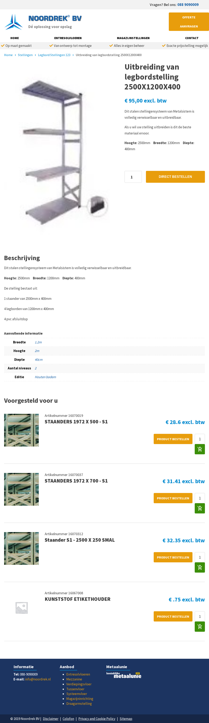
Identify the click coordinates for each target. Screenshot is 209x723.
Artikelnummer (56, 415)
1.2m (38, 342)
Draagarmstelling (79, 703)
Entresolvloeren (68, 38)
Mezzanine (74, 679)
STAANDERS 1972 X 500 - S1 (76, 421)
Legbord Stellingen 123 (54, 55)
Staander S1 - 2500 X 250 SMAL (80, 540)
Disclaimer (50, 718)
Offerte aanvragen (189, 21)
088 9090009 (188, 4)
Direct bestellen (175, 176)
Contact (192, 38)
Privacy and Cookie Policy (96, 718)
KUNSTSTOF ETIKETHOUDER (77, 599)
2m (37, 351)
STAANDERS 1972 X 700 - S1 (76, 481)
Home (14, 38)
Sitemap (126, 718)
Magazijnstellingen (133, 38)
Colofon (68, 718)
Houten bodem (45, 377)
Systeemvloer (76, 693)
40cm (38, 359)
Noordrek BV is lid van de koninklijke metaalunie (127, 676)
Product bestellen (173, 439)
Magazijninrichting (79, 698)
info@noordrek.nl (38, 679)
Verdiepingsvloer (78, 684)
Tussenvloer (75, 689)
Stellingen (25, 55)
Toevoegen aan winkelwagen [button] (200, 449)
